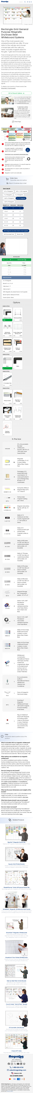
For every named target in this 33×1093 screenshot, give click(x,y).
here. (21, 814)
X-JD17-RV (7, 521)
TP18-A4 (7, 608)
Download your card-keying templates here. (16, 154)
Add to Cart (20, 259)
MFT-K (7, 501)
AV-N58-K (7, 584)
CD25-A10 (7, 479)
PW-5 (7, 695)
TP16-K (7, 623)
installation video (14, 778)
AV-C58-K (7, 559)
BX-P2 (7, 595)
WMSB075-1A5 (7, 492)
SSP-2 (7, 704)
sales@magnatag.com (23, 103)
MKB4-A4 (7, 635)
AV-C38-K (7, 546)
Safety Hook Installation (11, 781)
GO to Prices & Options (15, 93)
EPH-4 (7, 665)
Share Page (18, 121)
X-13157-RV (7, 533)
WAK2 (7, 723)
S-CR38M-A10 (7, 510)
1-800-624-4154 (17, 1067)
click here (25, 797)
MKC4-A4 (7, 648)
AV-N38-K (7, 572)
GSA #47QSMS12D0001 (16, 1075)
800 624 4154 (22, 101)
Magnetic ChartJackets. (8, 88)
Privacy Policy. (10, 1091)
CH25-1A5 (7, 464)
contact (26, 100)
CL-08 (7, 684)
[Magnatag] (16, 1056)
